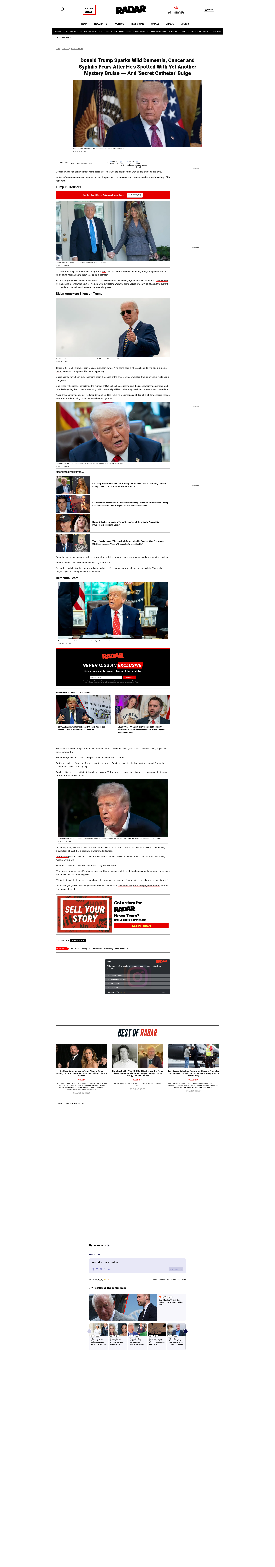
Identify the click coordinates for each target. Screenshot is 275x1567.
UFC (104, 271)
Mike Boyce (64, 162)
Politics (65, 49)
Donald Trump (77, 49)
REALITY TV (100, 23)
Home (58, 49)
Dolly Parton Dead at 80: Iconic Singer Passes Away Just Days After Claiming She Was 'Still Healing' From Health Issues (159, 31)
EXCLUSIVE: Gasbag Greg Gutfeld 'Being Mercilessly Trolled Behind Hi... (99, 949)
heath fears (94, 172)
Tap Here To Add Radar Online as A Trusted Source (104, 195)
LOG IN (210, 10)
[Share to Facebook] (114, 162)
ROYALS (154, 23)
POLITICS (119, 23)
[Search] (62, 11)
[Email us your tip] (89, 14)
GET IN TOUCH (141, 925)
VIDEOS (170, 23)
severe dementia (64, 752)
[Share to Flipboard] (130, 162)
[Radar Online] (131, 9)
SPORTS (184, 23)
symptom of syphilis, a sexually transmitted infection (85, 851)
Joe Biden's (162, 280)
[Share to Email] (138, 162)
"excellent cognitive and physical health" (139, 885)
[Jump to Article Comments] (106, 162)
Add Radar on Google (139, 165)
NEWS (84, 23)
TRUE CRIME (137, 23)
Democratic (62, 856)
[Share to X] (122, 162)
